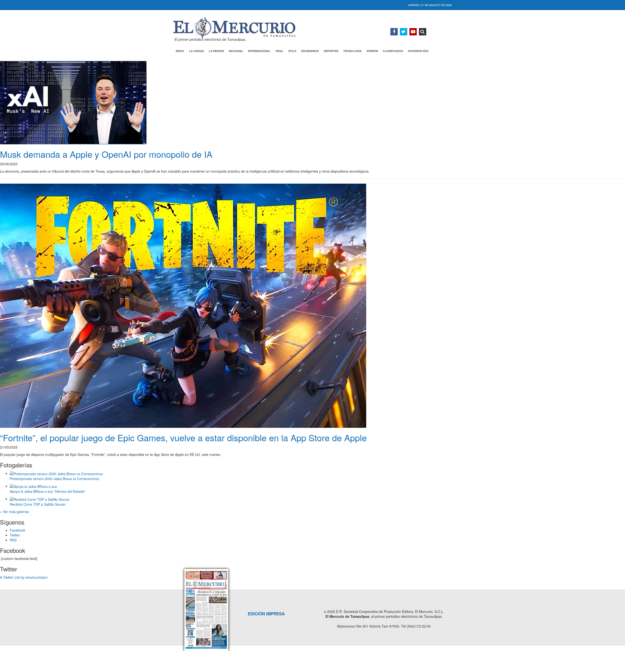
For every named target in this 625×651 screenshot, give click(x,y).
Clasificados (393, 51)
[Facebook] (394, 31)
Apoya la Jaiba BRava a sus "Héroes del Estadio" (48, 491)
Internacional (259, 51)
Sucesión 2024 (418, 51)
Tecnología (352, 51)
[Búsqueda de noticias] (422, 31)
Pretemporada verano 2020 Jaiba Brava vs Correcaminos (54, 478)
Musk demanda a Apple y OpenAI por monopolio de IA (106, 154)
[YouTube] (413, 31)
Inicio (180, 51)
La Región (216, 51)
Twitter (15, 535)
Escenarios (310, 51)
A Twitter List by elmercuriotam (24, 577)
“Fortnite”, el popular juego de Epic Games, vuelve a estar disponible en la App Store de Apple (183, 437)
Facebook (17, 530)
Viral (279, 51)
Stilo (292, 51)
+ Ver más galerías (14, 511)
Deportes (331, 51)
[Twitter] (403, 31)
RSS (13, 539)
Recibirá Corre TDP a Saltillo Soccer (38, 504)
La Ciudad (196, 51)
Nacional (236, 51)
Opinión (372, 51)
